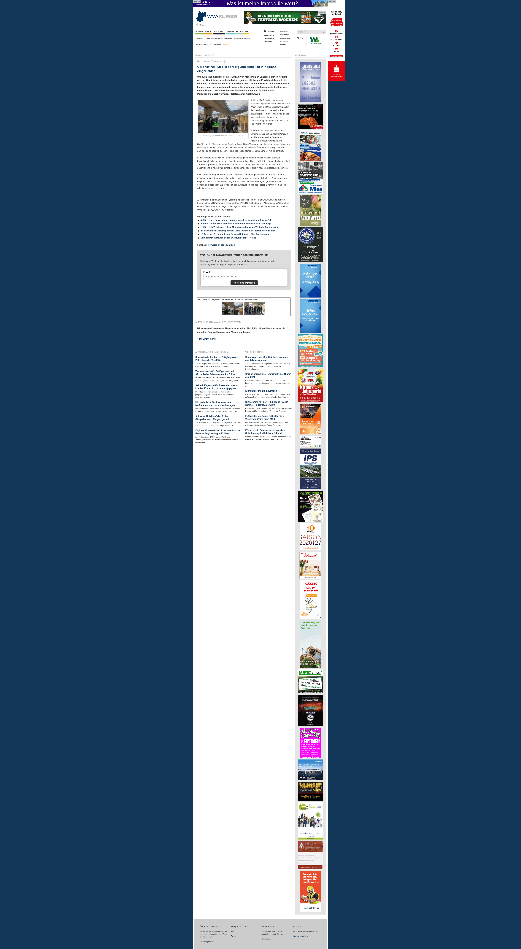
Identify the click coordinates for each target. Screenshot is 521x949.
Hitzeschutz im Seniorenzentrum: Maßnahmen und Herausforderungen (215, 403)
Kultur (239, 31)
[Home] (197, 24)
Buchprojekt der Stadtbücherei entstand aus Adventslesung (266, 358)
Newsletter (268, 41)
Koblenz (210, 55)
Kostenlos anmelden (244, 283)
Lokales (200, 39)
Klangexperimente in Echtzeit (261, 390)
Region (199, 31)
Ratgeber (228, 39)
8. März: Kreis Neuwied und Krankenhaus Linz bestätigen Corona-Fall (236, 220)
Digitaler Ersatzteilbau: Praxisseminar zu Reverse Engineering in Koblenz (217, 432)
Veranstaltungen (215, 39)
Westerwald (204, 45)
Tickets (300, 38)
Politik (208, 31)
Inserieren (284, 31)
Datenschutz (285, 38)
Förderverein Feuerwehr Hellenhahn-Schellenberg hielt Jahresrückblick (265, 431)
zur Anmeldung (207, 338)
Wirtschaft (219, 31)
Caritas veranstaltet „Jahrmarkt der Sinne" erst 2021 (268, 375)
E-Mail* (206, 272)
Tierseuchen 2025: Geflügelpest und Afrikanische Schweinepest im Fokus (215, 373)
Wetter (247, 39)
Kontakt (283, 44)
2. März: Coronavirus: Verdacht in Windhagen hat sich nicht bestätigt (236, 223)
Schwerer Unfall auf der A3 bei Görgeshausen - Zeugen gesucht (212, 418)
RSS (232, 931)
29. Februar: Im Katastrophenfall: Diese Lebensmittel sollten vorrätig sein (238, 230)
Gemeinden (238, 39)
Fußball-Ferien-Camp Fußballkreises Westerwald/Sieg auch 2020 (264, 417)
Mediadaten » (267, 938)
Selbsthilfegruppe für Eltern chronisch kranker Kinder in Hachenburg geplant (216, 387)
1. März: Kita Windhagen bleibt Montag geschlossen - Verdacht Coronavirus (239, 227)
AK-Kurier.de (269, 35)
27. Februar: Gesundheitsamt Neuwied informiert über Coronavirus (235, 234)
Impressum (284, 41)
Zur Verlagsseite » (207, 941)
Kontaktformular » (300, 936)
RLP (247, 31)
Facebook (271, 31)
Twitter (233, 936)
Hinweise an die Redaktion (221, 244)
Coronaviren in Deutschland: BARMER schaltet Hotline (228, 237)
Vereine (230, 31)
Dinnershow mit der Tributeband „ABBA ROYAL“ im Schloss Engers (266, 403)
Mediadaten (284, 34)
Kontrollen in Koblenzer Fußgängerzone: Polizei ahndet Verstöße (217, 358)
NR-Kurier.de (269, 38)
